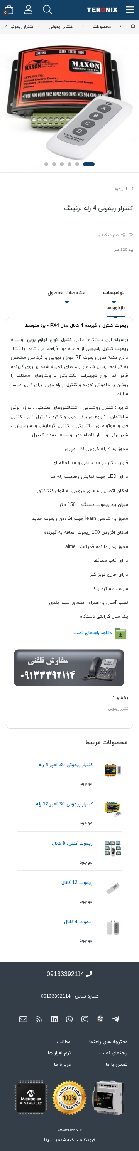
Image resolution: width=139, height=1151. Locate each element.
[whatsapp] (70, 1020)
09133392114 (65, 974)
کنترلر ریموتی (61, 27)
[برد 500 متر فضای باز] (113, 888)
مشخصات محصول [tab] (67, 292)
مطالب (64, 1041)
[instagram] (85, 1020)
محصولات (102, 27)
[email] (23, 1020)
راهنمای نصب (113, 1053)
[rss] (39, 1020)
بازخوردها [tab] (116, 307)
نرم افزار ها (59, 1053)
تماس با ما (116, 1064)
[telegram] (115, 1020)
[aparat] (100, 1020)
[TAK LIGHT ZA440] (113, 770)
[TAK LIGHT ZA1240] (113, 809)
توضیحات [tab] (114, 292)
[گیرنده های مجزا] (113, 849)
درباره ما (62, 1064)
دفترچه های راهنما (108, 1041)
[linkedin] (54, 1020)
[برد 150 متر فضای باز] (113, 927)
